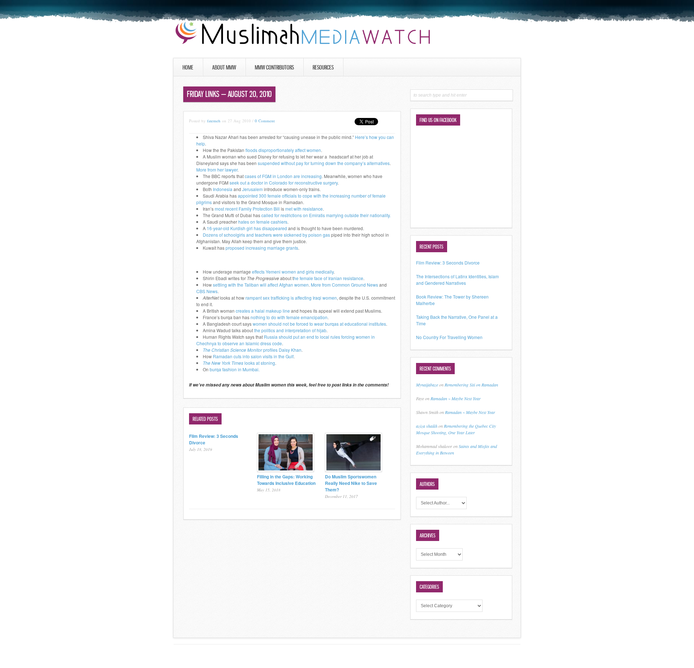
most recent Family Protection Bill (247, 209)
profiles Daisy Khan (252, 350)
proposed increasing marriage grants (262, 248)
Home (188, 67)
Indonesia (222, 189)
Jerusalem (252, 189)
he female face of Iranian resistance (328, 278)
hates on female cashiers (262, 222)
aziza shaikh (426, 426)
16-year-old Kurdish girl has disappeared (247, 228)
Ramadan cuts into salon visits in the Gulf (253, 356)
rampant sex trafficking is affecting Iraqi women (291, 298)
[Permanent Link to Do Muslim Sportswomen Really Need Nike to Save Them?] (353, 470)
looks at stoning (239, 363)
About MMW (224, 67)
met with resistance (304, 209)
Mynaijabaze (427, 385)
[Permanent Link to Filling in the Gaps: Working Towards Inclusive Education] (285, 470)
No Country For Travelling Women (449, 337)
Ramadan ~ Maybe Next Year (455, 398)
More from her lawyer (216, 169)
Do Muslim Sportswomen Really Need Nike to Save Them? (351, 483)
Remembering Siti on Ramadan (471, 385)
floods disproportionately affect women (283, 150)
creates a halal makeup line (263, 311)
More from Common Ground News (344, 285)
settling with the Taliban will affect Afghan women (261, 285)
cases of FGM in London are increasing (283, 176)
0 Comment (265, 120)
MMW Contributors (274, 67)
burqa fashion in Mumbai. (235, 369)
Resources (323, 67)
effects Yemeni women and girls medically (292, 272)
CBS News (207, 291)
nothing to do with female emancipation (288, 317)
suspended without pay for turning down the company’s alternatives (324, 163)
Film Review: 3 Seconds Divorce (448, 262)
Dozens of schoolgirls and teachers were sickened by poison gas (266, 235)
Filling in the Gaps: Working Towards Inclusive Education (286, 479)
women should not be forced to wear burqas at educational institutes (319, 324)
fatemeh (213, 120)
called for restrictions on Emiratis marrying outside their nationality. (325, 215)
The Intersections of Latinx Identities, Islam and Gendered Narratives (457, 279)
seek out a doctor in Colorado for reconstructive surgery (284, 182)
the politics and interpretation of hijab (290, 330)
